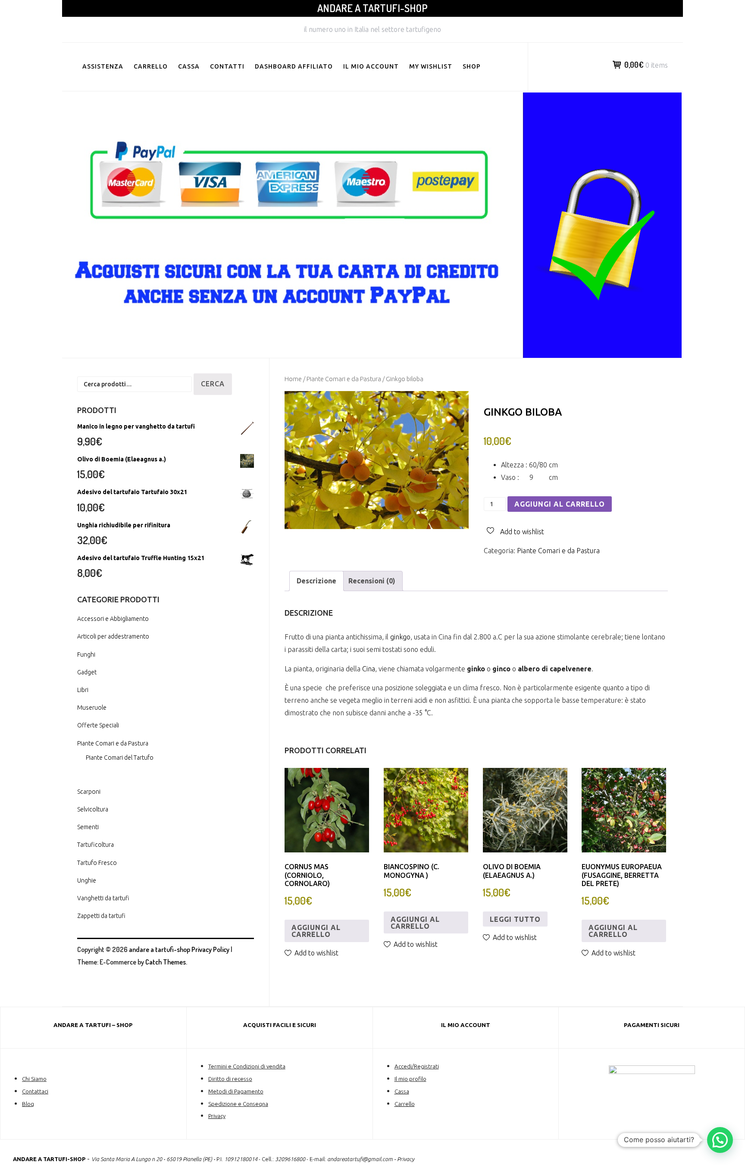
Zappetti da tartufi (101, 915)
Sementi (88, 827)
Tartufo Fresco (97, 862)
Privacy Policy (210, 949)
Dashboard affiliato (294, 66)
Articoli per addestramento (113, 636)
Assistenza (102, 66)
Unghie (86, 880)
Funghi (86, 654)
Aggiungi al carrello (559, 504)
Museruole (91, 707)
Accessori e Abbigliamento (113, 618)
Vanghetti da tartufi (103, 898)
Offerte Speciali (98, 725)
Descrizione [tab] (316, 581)
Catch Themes (165, 962)
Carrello (151, 66)
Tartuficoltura (95, 844)
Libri (82, 689)
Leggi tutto (515, 919)
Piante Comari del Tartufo (119, 757)
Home (293, 378)
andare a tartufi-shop (372, 8)
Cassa (189, 66)
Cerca (213, 384)
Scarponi (88, 791)
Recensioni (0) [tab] (371, 581)
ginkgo (400, 637)
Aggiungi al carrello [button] (316, 931)
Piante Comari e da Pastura (344, 378)
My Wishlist (430, 66)
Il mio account (371, 66)
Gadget (87, 672)
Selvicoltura (92, 809)
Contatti (227, 66)
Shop (472, 66)
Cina (368, 669)
